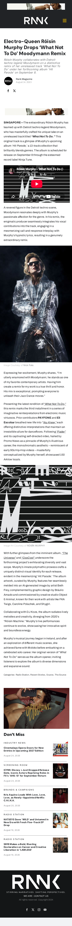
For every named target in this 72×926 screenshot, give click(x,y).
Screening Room (15, 765)
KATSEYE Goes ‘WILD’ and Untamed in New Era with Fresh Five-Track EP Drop (26, 822)
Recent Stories (37, 675)
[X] (14, 91)
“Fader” (61, 431)
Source (49, 675)
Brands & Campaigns (19, 789)
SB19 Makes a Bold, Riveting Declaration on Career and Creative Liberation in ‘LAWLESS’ (25, 847)
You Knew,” (49, 422)
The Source (60, 675)
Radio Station (22, 675)
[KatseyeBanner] (60, 814)
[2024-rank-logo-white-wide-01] (36, 17)
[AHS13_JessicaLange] (60, 764)
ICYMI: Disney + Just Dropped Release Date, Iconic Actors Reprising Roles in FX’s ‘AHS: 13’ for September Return (26, 772)
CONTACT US (41, 896)
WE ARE (28, 896)
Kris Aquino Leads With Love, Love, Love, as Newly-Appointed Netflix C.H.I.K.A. (25, 797)
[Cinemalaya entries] (60, 742)
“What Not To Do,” (55, 403)
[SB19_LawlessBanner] (60, 838)
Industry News (15, 743)
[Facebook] (8, 91)
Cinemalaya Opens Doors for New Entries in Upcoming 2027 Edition (24, 749)
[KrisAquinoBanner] (60, 789)
